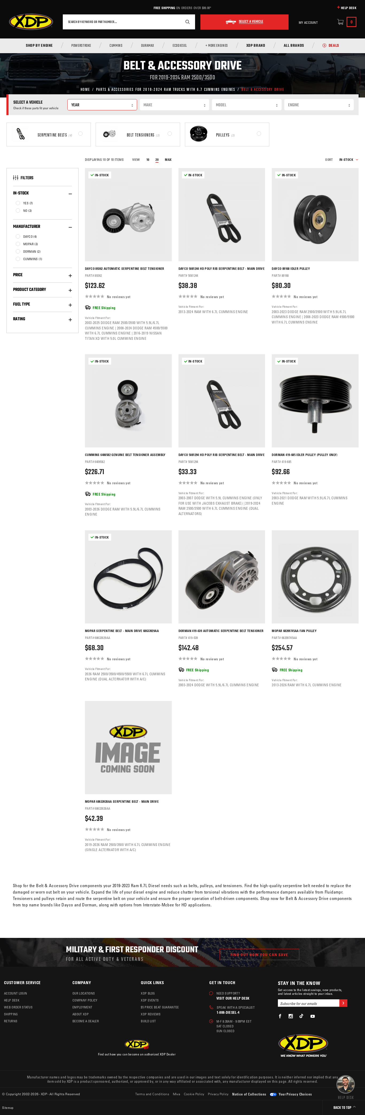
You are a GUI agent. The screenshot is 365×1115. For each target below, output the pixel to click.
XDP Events (150, 1000)
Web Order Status (18, 1007)
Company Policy (84, 1000)
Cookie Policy (194, 1094)
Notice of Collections (249, 1094)
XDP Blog (148, 993)
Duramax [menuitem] (147, 46)
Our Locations (83, 993)
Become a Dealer (85, 1021)
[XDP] (31, 22)
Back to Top (342, 1108)
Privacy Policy (218, 1094)
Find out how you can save (259, 954)
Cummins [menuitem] (116, 46)
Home (85, 89)
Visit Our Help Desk (233, 998)
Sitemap (8, 1107)
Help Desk (348, 8)
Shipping (11, 1014)
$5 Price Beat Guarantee (160, 1007)
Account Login (15, 993)
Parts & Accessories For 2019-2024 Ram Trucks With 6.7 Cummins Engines (166, 89)
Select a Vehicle (251, 22)
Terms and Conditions (152, 1094)
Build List (148, 1021)
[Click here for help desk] (345, 1086)
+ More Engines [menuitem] (216, 46)
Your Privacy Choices (295, 1094)
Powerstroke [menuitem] (81, 46)
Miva (176, 1094)
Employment (82, 1007)
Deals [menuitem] (334, 46)
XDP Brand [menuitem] (255, 46)
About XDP (80, 1014)
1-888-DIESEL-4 (228, 1012)
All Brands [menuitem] (294, 46)
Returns (10, 1021)
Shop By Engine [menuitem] (39, 46)
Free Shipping (164, 8)
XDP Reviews (151, 1014)
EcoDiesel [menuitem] (180, 46)
